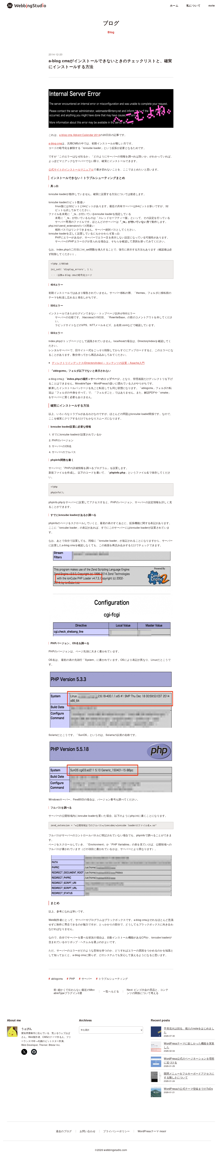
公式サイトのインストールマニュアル (71, 169)
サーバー (87, 978)
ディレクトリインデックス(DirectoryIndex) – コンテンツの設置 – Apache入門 (98, 363)
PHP (72, 978)
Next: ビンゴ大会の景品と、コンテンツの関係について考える (147, 991)
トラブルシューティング (113, 978)
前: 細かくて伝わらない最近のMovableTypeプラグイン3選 (74, 991)
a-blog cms (55, 143)
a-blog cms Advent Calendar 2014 (79, 135)
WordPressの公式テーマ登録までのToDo (188, 1088)
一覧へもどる (111, 991)
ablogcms (57, 978)
